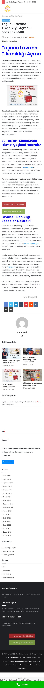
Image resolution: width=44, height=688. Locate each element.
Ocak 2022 (7, 525)
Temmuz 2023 (8, 504)
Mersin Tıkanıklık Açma (27, 665)
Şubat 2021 (7, 532)
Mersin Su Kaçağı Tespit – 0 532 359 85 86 (21, 2)
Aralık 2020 (7, 535)
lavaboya (11, 267)
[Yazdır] (11, 309)
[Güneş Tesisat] (7, 8)
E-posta (5, 440)
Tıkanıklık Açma (16, 16)
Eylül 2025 (7, 479)
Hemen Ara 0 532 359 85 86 (13, 204)
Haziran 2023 (8, 507)
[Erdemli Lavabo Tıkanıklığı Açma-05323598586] (32, 351)
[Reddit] (31, 304)
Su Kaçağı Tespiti (9, 548)
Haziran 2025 (8, 483)
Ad (3, 431)
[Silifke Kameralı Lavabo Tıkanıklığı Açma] (32, 375)
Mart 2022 (7, 521)
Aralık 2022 (7, 514)
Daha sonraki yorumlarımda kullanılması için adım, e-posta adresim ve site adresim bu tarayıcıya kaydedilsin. (22, 452)
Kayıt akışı (6, 570)
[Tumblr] (21, 304)
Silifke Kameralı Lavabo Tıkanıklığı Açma (32, 384)
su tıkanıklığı (28, 167)
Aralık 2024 (7, 497)
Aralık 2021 (7, 528)
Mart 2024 (7, 500)
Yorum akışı (7, 574)
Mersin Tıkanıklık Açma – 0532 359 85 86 (11, 362)
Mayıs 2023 (7, 511)
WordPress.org (8, 577)
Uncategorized (8, 555)
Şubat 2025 (7, 493)
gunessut (7, 37)
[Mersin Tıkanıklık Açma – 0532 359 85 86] (11, 353)
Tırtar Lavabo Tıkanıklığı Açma (8, 385)
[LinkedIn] (16, 304)
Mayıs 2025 (7, 486)
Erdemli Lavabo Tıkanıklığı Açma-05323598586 (30, 359)
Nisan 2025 (7, 490)
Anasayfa (6, 16)
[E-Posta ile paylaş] (6, 309)
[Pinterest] (26, 304)
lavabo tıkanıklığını (31, 243)
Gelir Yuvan (26, 657)
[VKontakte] (36, 304)
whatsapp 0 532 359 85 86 (13, 212)
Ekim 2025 (7, 476)
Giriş (4, 567)
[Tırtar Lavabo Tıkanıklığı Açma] (11, 375)
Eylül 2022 (7, 518)
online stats (22, 678)
